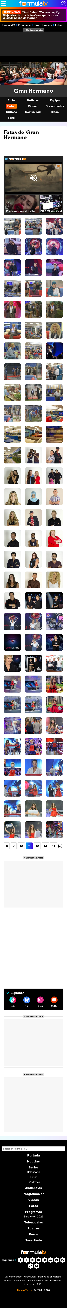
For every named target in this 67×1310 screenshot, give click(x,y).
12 (37, 846)
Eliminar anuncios (34, 29)
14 (53, 846)
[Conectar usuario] (63, 3)
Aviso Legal (30, 1277)
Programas (24, 25)
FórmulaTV (8, 25)
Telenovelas (33, 1222)
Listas (33, 1177)
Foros (33, 1234)
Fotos (58, 25)
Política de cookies (14, 1280)
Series (34, 1167)
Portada (33, 1155)
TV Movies (33, 1182)
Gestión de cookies (37, 1280)
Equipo (55, 100)
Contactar (29, 1284)
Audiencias (33, 1188)
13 (45, 846)
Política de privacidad (49, 1277)
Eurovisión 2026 (33, 1216)
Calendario (33, 1172)
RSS (39, 1284)
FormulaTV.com (25, 1290)
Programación (33, 1194)
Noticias (33, 100)
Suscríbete (33, 1240)
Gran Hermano (43, 25)
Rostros (33, 1228)
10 (21, 846)
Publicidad (55, 1280)
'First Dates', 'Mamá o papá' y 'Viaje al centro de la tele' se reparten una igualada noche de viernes (31, 15)
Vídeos (33, 106)
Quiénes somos (13, 1277)
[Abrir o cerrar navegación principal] (3, 3)
